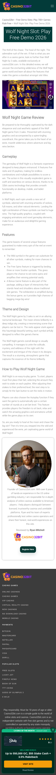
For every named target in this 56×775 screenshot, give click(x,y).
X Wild (6, 697)
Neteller (7, 640)
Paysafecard (9, 649)
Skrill (5, 657)
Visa (4, 653)
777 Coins (7, 688)
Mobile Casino (10, 618)
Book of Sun (9, 684)
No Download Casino (14, 614)
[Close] (53, 729)
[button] (52, 6)
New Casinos (9, 609)
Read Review (28, 770)
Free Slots (8, 670)
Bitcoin (6, 631)
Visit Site (28, 764)
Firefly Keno (9, 679)
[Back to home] (17, 6)
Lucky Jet (7, 675)
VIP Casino (8, 601)
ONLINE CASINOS (11, 592)
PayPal (6, 644)
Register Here (28, 549)
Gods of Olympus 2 (13, 692)
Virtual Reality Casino (15, 605)
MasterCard (9, 636)
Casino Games (10, 596)
